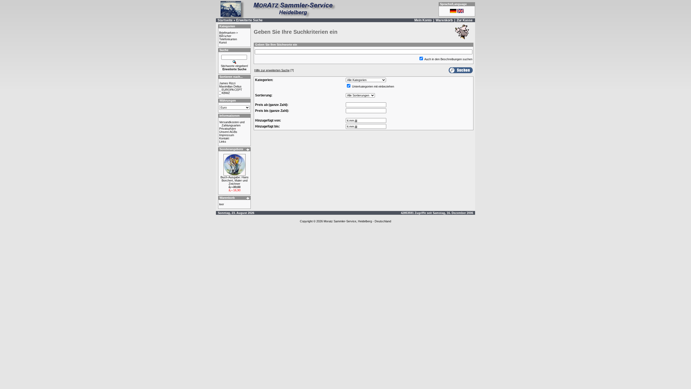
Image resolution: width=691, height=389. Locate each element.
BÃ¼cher (225, 36)
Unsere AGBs (228, 131)
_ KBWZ (224, 93)
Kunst (223, 42)
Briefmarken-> (228, 32)
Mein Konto (423, 20)
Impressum (226, 135)
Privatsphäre (227, 128)
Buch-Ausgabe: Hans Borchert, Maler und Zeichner (235, 180)
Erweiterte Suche (249, 20)
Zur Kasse (465, 20)
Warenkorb (444, 20)
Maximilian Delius (230, 86)
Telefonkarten (228, 39)
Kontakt (224, 138)
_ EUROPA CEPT (230, 89)
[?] (274, 70)
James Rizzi (227, 83)
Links (222, 141)
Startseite (225, 20)
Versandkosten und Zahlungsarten (232, 123)
